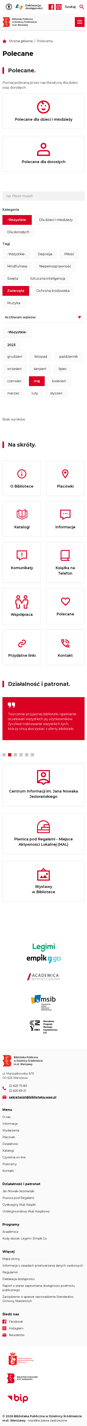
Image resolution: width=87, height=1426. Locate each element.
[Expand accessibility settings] (10, 7)
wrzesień (14, 369)
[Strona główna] (21, 22)
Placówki (8, 1137)
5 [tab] (26, 754)
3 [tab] (15, 754)
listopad (40, 357)
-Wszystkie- (17, 220)
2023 (11, 345)
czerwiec (14, 381)
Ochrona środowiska (53, 291)
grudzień (14, 357)
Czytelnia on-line (14, 1157)
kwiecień (59, 381)
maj (37, 381)
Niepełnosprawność (55, 266)
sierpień (40, 369)
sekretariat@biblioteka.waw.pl (32, 1097)
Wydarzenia (10, 1130)
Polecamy (9, 1164)
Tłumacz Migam (19, 7)
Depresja (45, 254)
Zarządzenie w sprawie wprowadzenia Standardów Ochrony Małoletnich (37, 1299)
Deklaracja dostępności (34, 7)
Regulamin (10, 1272)
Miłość (69, 254)
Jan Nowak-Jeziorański (18, 1191)
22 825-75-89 (18, 1086)
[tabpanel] (43, 718)
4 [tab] (21, 754)
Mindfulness (17, 266)
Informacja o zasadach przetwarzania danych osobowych (42, 1265)
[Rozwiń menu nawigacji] (80, 22)
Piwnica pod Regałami (18, 1198)
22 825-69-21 (17, 1091)
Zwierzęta (15, 291)
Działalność (10, 1144)
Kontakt (8, 1171)
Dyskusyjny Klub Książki (19, 1204)
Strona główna (21, 41)
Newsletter (17, 1335)
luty (35, 393)
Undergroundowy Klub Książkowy (26, 1211)
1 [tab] (4, 754)
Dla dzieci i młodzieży (56, 220)
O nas (6, 1117)
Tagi (6, 244)
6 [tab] (32, 754)
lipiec (62, 369)
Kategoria (10, 210)
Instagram (59, 7)
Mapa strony (11, 1259)
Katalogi (8, 1150)
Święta (12, 278)
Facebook (51, 7)
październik (68, 357)
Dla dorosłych (18, 232)
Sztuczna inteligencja (47, 278)
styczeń (56, 393)
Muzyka (13, 303)
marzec (13, 393)
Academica (10, 1232)
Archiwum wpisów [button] (20, 317)
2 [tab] (9, 754)
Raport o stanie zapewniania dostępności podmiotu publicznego (38, 1288)
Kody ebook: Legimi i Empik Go (24, 1238)
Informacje (10, 1124)
